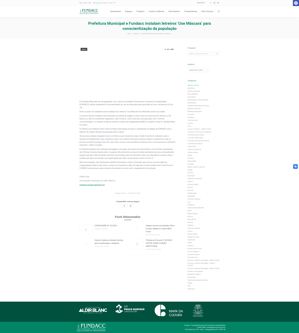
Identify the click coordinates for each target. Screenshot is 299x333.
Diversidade (192, 161)
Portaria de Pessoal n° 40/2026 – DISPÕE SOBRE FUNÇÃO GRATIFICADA (159, 243)
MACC (190, 211)
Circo (189, 126)
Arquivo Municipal (194, 91)
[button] (296, 3)
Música (190, 216)
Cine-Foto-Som (193, 120)
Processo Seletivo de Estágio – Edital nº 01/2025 (201, 264)
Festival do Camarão (195, 178)
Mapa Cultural (193, 213)
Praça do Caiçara (194, 254)
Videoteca (191, 289)
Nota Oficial (192, 219)
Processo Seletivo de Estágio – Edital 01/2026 (203, 260)
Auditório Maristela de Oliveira (198, 106)
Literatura (191, 205)
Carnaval (191, 114)
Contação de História (195, 143)
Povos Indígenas (193, 251)
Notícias (190, 222)
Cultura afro (192, 146)
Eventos (190, 173)
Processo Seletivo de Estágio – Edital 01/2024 (203, 268)
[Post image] (85, 229)
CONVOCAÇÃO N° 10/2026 (106, 225)
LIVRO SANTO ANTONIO (196, 208)
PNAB (189, 243)
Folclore (190, 181)
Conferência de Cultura (196, 135)
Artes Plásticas (193, 94)
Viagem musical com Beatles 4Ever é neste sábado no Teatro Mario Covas (160, 228)
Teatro (190, 283)
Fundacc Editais (193, 184)
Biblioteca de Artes (194, 108)
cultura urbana (193, 152)
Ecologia (190, 164)
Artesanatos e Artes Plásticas (198, 100)
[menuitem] (115, 11)
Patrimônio (191, 240)
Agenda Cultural (193, 85)
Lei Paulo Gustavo (194, 199)
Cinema (190, 123)
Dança (190, 155)
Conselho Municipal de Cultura (198, 141)
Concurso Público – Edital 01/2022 (199, 129)
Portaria (190, 246)
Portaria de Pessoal (195, 248)
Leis (189, 202)
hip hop (190, 187)
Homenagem (192, 193)
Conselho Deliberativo (195, 138)
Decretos (191, 158)
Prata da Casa (193, 257)
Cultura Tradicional (194, 149)
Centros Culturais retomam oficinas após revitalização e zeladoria (109, 241)
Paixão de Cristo (193, 237)
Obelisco (191, 225)
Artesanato (192, 97)
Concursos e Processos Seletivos (199, 132)
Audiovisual (192, 103)
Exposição (191, 176)
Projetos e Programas (195, 271)
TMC (189, 286)
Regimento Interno (194, 274)
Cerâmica (191, 117)
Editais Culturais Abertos (196, 167)
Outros (84, 49)
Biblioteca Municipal (195, 111)
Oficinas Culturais (194, 228)
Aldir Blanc (191, 88)
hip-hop (190, 190)
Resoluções (192, 277)
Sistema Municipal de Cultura (198, 280)
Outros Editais (193, 234)
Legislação (191, 196)
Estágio (190, 170)
